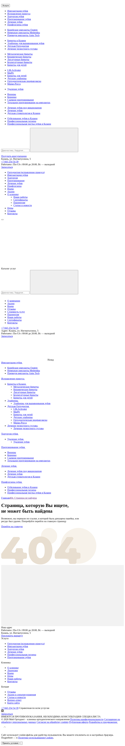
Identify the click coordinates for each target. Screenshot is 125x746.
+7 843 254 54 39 (9, 161)
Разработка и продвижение (103, 722)
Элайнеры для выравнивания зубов (25, 43)
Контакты (12, 213)
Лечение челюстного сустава (22, 48)
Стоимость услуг (16, 311)
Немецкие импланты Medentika (23, 32)
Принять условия (10, 743)
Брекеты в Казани (16, 40)
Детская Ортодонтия (18, 46)
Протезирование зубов (19, 19)
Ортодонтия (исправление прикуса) (26, 172)
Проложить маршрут (12, 635)
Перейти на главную (12, 526)
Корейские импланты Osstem (22, 30)
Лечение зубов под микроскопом (24, 107)
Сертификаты (20, 200)
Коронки (11, 97)
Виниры (11, 94)
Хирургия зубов (15, 16)
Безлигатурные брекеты (19, 62)
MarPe (10, 73)
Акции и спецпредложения (21, 694)
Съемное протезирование (20, 99)
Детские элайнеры (17, 78)
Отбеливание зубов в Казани (22, 118)
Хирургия (12, 178)
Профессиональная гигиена (21, 121)
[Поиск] (54, 140)
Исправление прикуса (18, 13)
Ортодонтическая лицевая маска (24, 81)
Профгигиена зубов (17, 24)
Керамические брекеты (19, 56)
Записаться (7, 167)
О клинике (13, 194)
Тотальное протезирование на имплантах (28, 102)
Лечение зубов (15, 22)
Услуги (5, 5)
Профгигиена (14, 186)
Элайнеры (13, 400)
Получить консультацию (14, 156)
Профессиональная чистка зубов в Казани (29, 124)
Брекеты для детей (17, 65)
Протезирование (16, 180)
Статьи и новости (22, 205)
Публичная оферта (78, 722)
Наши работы (20, 197)
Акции (10, 191)
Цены (10, 208)
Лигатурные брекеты (18, 59)
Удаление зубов (15, 89)
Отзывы (11, 211)
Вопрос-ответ (14, 700)
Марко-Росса (14, 84)
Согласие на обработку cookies (52, 722)
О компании (13, 300)
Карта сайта (13, 703)
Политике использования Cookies (35, 737)
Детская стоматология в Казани (23, 113)
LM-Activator (14, 70)
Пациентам (19, 202)
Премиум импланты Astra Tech (23, 35)
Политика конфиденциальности (87, 719)
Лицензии (12, 670)
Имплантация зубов (17, 11)
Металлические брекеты (20, 54)
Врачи (10, 189)
